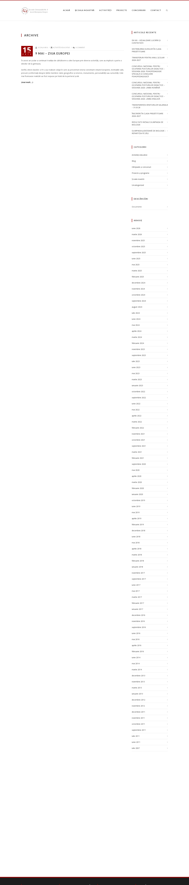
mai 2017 (136, 591)
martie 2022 (137, 422)
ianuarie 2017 (137, 609)
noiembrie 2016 (138, 621)
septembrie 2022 (139, 397)
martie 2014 (137, 669)
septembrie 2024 (139, 301)
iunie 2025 (136, 258)
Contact (156, 10)
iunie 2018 (136, 536)
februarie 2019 (138, 524)
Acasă (66, 10)
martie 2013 (137, 687)
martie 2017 (137, 597)
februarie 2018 (138, 561)
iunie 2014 (136, 657)
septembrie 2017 (139, 579)
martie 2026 (137, 234)
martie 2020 (137, 482)
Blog (134, 161)
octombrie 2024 (138, 295)
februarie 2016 (138, 651)
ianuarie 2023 (137, 385)
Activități (105, 10)
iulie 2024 (136, 313)
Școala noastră (84, 10)
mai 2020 (136, 470)
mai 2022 (136, 409)
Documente (137, 206)
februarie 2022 (138, 428)
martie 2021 (137, 452)
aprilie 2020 (136, 476)
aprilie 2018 (136, 548)
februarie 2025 (138, 276)
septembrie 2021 (139, 446)
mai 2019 (136, 512)
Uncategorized (138, 185)
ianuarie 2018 (137, 567)
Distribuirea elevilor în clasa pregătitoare (146, 50)
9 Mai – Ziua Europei (52, 53)
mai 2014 (136, 663)
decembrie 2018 (138, 530)
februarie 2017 (138, 603)
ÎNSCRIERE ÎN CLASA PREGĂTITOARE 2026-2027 (147, 114)
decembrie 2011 (138, 712)
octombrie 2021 (138, 440)
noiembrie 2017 (138, 573)
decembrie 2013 (138, 675)
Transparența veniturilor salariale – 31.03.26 (150, 106)
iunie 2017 (136, 585)
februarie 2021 (138, 458)
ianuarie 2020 (137, 494)
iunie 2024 (136, 319)
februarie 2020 (138, 488)
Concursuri (139, 10)
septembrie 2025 (139, 252)
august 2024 (137, 307)
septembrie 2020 (139, 464)
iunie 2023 (136, 367)
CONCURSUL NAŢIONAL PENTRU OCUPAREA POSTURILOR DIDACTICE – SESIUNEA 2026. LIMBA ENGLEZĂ (148, 96)
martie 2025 (137, 270)
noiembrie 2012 (138, 706)
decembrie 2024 (138, 282)
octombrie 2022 (138, 391)
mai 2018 (136, 542)
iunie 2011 (136, 742)
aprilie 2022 (136, 415)
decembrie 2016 (138, 615)
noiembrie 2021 (138, 434)
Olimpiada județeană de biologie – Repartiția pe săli (149, 132)
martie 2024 (137, 337)
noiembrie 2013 (138, 681)
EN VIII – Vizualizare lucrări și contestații (146, 41)
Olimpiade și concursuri (141, 167)
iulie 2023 (136, 361)
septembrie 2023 (139, 355)
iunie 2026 (136, 228)
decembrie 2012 (138, 700)
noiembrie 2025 (138, 240)
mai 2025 (136, 264)
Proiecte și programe (140, 173)
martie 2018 (137, 554)
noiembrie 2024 (138, 289)
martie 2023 (137, 379)
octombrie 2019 (138, 500)
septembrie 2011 (139, 730)
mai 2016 (136, 639)
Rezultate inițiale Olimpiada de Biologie (147, 123)
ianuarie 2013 (137, 693)
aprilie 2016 (136, 645)
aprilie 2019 (136, 518)
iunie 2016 (136, 633)
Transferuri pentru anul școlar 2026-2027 (148, 58)
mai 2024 (136, 325)
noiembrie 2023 (138, 349)
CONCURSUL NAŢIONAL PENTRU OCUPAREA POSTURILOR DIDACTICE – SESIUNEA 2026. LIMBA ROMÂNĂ (148, 85)
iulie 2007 (136, 748)
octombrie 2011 (138, 724)
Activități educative (61, 47)
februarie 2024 (138, 343)
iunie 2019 (136, 506)
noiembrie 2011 (138, 718)
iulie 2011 (136, 736)
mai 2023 (136, 373)
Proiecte (121, 10)
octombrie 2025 (138, 246)
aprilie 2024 (136, 331)
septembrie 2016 (139, 627)
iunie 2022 (136, 403)
